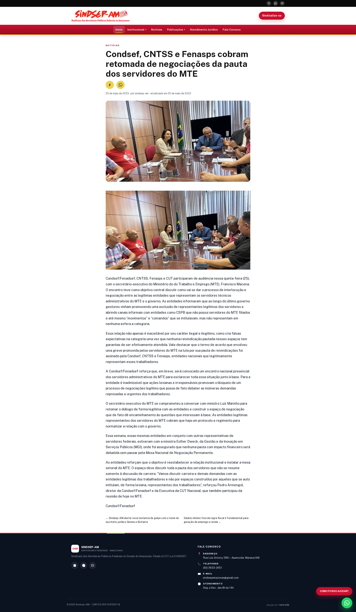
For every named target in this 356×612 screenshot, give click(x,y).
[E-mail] (282, 3)
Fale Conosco (232, 29)
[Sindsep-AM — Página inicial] (100, 15)
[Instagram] (268, 3)
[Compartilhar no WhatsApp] (120, 85)
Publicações (175, 29)
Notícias (156, 29)
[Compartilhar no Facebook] (110, 85)
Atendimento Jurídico (204, 29)
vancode (284, 604)
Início (119, 29)
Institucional (135, 29)
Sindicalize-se (271, 15)
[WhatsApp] (275, 3)
